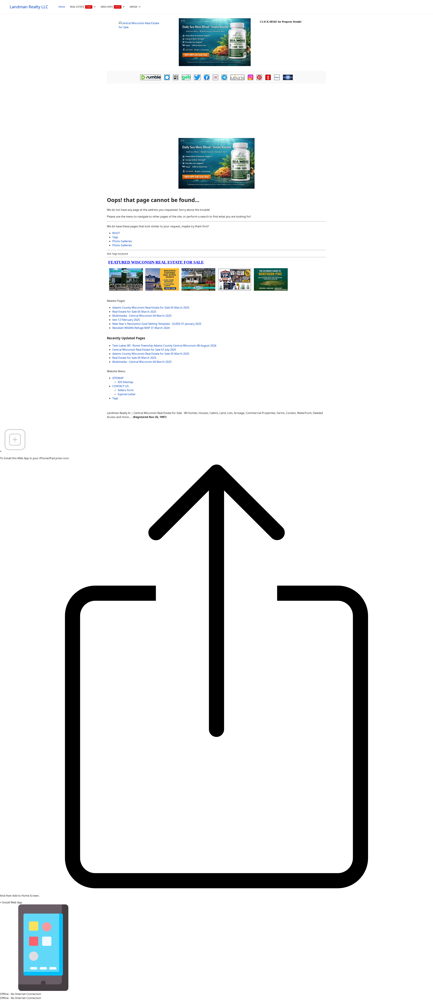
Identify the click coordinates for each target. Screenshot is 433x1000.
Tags (115, 237)
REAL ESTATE (81, 6)
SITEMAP (118, 378)
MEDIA (133, 6)
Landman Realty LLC (29, 7)
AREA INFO (111, 6)
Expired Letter (127, 394)
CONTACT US (120, 386)
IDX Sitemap (125, 382)
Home (61, 6)
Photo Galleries (122, 241)
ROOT (116, 233)
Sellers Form (126, 390)
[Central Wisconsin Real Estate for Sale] (142, 42)
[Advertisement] (216, 110)
